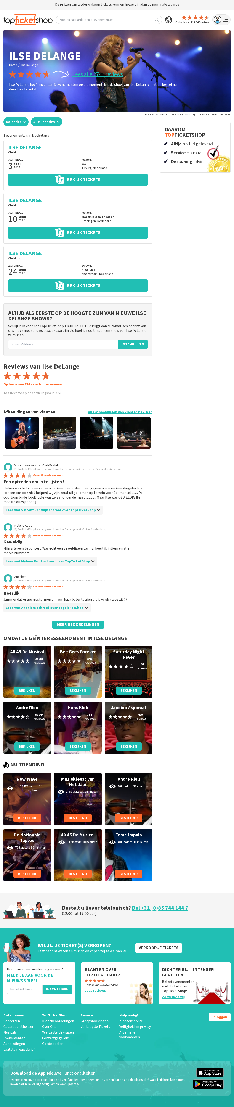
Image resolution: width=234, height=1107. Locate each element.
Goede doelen (52, 1043)
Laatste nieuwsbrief (19, 1049)
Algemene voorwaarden (129, 1034)
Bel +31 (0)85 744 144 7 (160, 908)
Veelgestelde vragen (58, 1032)
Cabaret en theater (18, 1026)
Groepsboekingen (95, 1020)
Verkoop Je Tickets (95, 1026)
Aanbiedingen (14, 1043)
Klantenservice (131, 1020)
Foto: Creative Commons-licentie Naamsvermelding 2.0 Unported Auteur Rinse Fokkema (187, 114)
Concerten (11, 1020)
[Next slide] (141, 433)
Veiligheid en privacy (135, 1026)
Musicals (10, 1032)
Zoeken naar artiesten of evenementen (86, 20)
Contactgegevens (56, 1038)
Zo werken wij (173, 997)
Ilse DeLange (29, 65)
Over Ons (49, 1026)
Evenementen (14, 1038)
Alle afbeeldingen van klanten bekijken (120, 412)
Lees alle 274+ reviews (97, 74)
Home (13, 65)
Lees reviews (95, 990)
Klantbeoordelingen (58, 1020)
